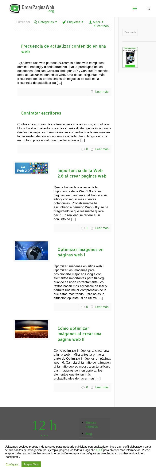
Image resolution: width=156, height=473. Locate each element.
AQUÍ (99, 450)
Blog (89, 434)
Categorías (46, 22)
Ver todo (103, 26)
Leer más (102, 92)
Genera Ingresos (92, 424)
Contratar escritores (41, 113)
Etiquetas (73, 22)
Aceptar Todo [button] (31, 464)
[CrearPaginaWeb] (30, 8)
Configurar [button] (12, 464)
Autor (96, 22)
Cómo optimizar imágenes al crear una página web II (79, 334)
